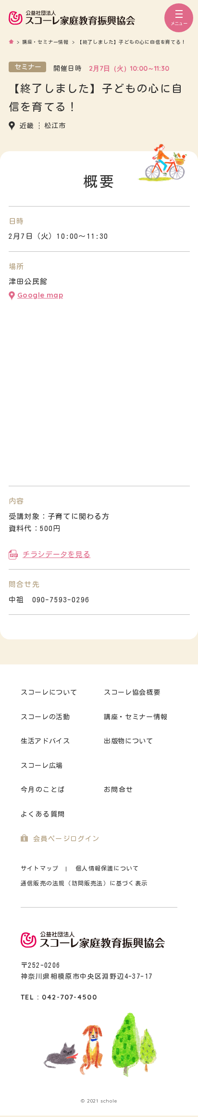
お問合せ (119, 789)
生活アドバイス (45, 741)
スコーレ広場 (42, 765)
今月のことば (43, 789)
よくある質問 (43, 814)
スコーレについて (49, 692)
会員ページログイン (66, 838)
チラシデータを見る (56, 554)
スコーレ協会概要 (132, 692)
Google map (40, 294)
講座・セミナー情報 (135, 717)
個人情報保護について (107, 868)
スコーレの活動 (45, 717)
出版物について (128, 741)
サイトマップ (40, 868)
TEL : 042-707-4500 (59, 997)
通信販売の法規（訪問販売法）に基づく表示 (84, 883)
